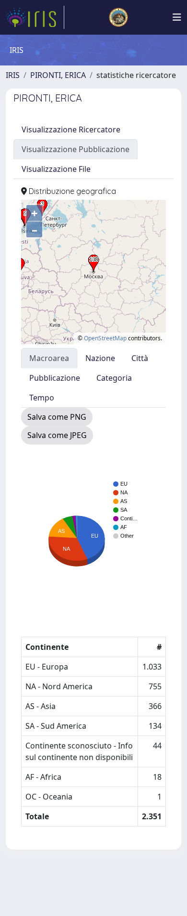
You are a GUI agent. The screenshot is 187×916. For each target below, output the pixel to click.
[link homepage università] (118, 17)
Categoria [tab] (114, 378)
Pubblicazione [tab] (54, 378)
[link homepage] (35, 17)
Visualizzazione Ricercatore (71, 129)
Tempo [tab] (41, 397)
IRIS (13, 75)
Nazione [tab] (100, 358)
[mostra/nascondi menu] (177, 17)
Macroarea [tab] (49, 358)
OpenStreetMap (105, 338)
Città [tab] (139, 358)
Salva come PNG (56, 417)
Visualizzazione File (56, 169)
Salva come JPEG (57, 435)
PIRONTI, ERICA (58, 75)
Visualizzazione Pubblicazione (75, 149)
